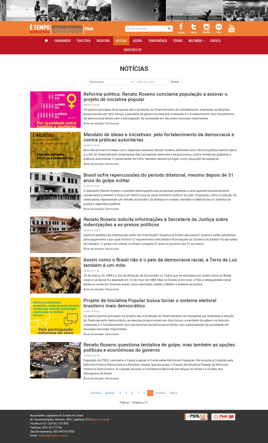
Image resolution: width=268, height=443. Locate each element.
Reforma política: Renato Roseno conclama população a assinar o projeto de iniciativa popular (155, 96)
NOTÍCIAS (121, 40)
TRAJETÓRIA (83, 40)
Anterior (110, 393)
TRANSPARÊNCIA (157, 40)
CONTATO (215, 40)
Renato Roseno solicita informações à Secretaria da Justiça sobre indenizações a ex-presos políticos (155, 221)
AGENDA (137, 40)
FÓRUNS (177, 40)
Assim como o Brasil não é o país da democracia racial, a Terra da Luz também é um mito (160, 262)
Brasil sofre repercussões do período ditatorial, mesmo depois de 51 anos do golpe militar (158, 177)
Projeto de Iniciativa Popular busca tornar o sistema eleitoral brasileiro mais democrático (149, 303)
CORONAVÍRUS (62, 40)
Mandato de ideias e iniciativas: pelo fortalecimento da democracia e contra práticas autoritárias (158, 137)
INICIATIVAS (103, 40)
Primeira (96, 393)
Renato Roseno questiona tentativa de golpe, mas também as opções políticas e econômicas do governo (159, 347)
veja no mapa (100, 419)
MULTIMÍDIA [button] (196, 40)
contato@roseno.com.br (53, 435)
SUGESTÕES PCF (133, 49)
